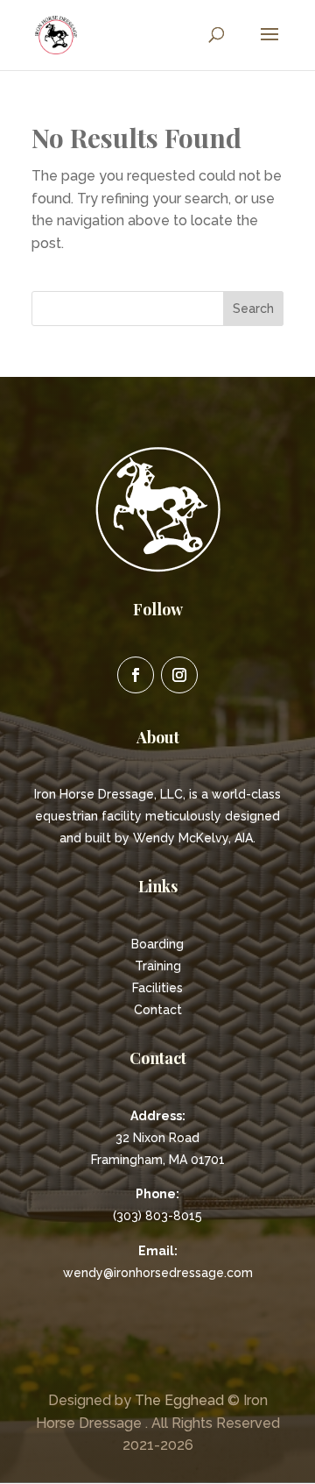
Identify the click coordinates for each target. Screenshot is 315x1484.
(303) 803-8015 (157, 1216)
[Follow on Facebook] (135, 675)
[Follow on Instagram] (179, 675)
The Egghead (179, 1400)
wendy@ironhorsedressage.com (158, 1273)
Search (253, 309)
